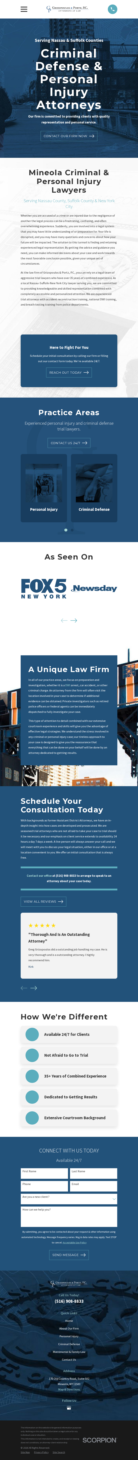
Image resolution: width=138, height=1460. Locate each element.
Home (69, 1321)
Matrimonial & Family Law (69, 1352)
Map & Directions (69, 1389)
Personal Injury (69, 1336)
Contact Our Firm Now (65, 136)
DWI (67, 685)
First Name (29, 1171)
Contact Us (69, 1360)
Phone (26, 1184)
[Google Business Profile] (69, 1408)
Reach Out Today (65, 372)
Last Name (78, 1171)
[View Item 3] (72, 530)
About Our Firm (69, 1328)
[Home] (68, 9)
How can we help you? (36, 1209)
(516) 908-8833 (69, 1301)
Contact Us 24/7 (65, 443)
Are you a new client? (35, 1197)
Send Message (65, 1255)
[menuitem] (25, 1452)
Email (75, 1184)
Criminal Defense (69, 1344)
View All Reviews (40, 901)
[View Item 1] (65, 530)
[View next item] (73, 620)
